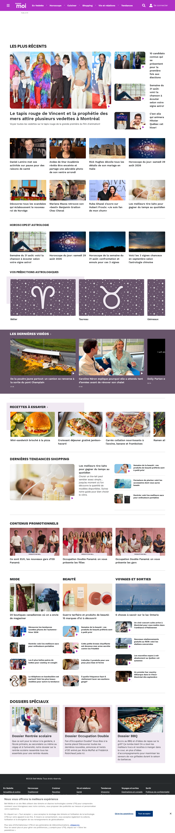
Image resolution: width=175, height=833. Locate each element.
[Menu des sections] (8, 5)
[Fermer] (171, 814)
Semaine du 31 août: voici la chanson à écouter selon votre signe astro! (157, 95)
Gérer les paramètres (124, 814)
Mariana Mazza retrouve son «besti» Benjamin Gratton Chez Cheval (66, 207)
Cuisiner (71, 5)
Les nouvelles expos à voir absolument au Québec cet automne (146, 658)
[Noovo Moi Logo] (20, 5)
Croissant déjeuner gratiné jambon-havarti (79, 442)
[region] (87, 814)
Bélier (13, 319)
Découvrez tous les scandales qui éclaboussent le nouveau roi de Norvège (28, 207)
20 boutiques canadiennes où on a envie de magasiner (34, 616)
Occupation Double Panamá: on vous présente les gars (138, 561)
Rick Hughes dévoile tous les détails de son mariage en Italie (106, 165)
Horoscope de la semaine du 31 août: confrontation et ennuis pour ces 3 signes (106, 259)
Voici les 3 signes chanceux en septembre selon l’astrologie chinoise (145, 259)
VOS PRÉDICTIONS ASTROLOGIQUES (34, 272)
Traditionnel (33, 792)
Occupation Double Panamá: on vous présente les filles (85, 561)
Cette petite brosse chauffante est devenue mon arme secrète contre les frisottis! (95, 646)
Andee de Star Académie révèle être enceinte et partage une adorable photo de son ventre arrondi (66, 167)
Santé (79, 792)
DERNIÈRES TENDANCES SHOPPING (39, 459)
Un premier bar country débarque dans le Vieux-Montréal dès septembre (145, 674)
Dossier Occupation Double (87, 736)
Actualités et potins (11, 792)
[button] (159, 301)
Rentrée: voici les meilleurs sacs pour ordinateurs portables (148, 496)
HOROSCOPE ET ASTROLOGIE (29, 225)
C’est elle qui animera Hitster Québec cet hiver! (157, 120)
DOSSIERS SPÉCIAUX (29, 701)
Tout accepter (144, 814)
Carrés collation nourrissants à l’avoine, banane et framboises (125, 442)
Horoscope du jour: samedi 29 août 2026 (147, 163)
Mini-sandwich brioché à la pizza (30, 440)
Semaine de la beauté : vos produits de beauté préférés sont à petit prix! (148, 467)
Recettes (56, 792)
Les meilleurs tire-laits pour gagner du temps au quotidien (147, 205)
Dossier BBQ (128, 736)
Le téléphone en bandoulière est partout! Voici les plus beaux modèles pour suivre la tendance (43, 679)
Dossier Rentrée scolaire (32, 736)
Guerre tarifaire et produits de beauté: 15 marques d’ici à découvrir (86, 616)
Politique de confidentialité (157, 792)
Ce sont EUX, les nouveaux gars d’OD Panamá (32, 561)
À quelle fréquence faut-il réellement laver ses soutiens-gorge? (95, 679)
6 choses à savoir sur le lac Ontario (137, 614)
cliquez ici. (75, 825)
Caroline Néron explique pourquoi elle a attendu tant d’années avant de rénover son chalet (111, 380)
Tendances (127, 5)
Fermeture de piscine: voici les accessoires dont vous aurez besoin (147, 482)
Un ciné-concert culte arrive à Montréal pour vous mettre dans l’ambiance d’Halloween (149, 625)
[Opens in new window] (34, 719)
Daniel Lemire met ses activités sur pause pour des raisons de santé (27, 165)
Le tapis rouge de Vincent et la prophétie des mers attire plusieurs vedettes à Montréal (59, 116)
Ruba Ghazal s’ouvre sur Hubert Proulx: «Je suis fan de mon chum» (105, 207)
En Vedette (38, 5)
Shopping (87, 5)
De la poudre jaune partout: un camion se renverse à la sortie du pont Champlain (42, 380)
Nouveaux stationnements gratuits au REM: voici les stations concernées (146, 641)
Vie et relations (107, 5)
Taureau (83, 319)
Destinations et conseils (132, 792)
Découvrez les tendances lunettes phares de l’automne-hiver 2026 (42, 629)
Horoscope (55, 5)
